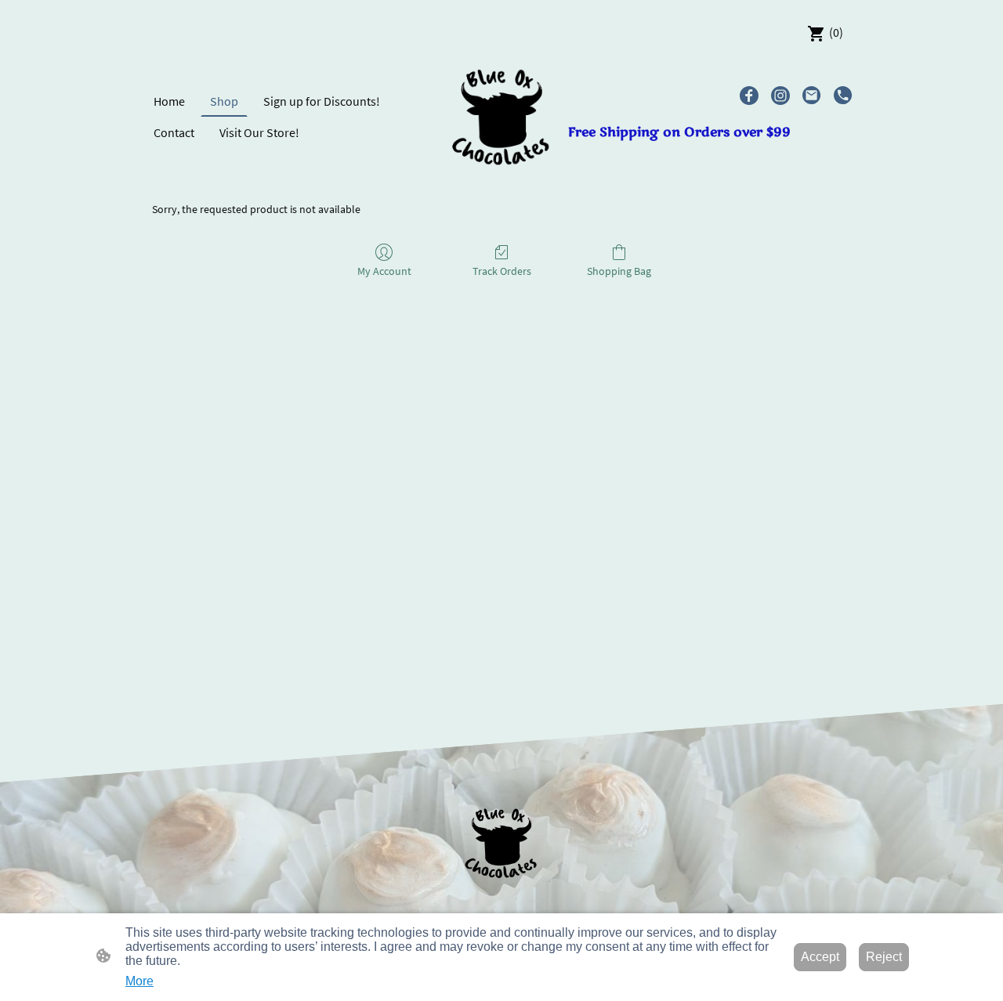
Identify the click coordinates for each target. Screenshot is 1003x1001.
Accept (820, 956)
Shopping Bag (619, 271)
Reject (884, 956)
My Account (384, 271)
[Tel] (843, 95)
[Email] (811, 95)
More (139, 981)
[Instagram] (780, 95)
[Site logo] (501, 117)
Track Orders (502, 271)
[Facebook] (749, 95)
